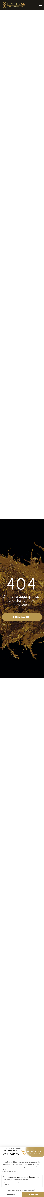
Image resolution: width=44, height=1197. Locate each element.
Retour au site (22, 617)
